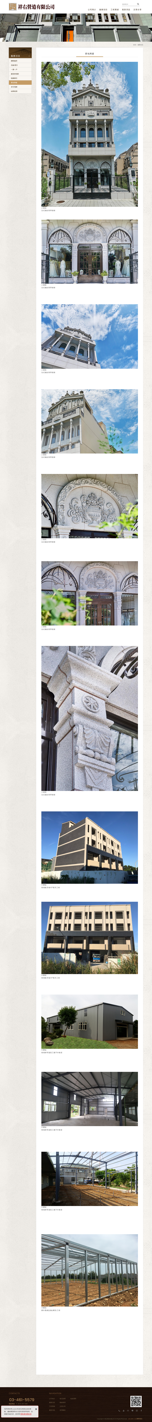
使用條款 (63, 1410)
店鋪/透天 (14, 65)
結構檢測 (14, 91)
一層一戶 (14, 69)
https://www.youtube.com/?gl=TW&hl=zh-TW (123, 1410)
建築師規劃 (15, 74)
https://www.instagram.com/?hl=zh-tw (136, 1410)
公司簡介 (92, 10)
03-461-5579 (21, 1400)
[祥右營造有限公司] (32, 7)
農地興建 (14, 82)
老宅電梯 (14, 87)
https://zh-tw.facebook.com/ (141, 1410)
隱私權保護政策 (26, 1414)
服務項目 (103, 10)
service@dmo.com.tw (128, 1410)
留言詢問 (63, 1398)
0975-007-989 (23, 1404)
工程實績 (115, 10)
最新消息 (126, 10)
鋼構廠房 (14, 61)
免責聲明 (73, 1398)
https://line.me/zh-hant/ (132, 1410)
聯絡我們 (63, 1402)
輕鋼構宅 (14, 78)
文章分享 (137, 10)
